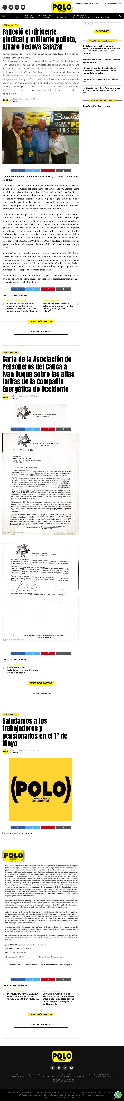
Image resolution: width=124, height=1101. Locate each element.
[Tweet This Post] (32, 170)
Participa (62, 17)
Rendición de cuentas (68, 25)
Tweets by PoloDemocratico (96, 106)
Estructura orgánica (34, 1076)
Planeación (79, 1077)
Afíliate (53, 26)
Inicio (18, 17)
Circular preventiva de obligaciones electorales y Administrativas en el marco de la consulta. (99, 70)
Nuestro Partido (29, 17)
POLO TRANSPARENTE (17, 1076)
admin (15, 101)
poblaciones (102, 17)
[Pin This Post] (48, 170)
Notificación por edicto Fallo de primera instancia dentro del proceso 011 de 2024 (101, 90)
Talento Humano (65, 1076)
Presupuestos (50, 1077)
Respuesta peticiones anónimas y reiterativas (63, 1081)
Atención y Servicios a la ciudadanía (81, 17)
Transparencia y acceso (46, 17)
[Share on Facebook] (18, 170)
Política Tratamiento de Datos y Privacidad (101, 1076)
